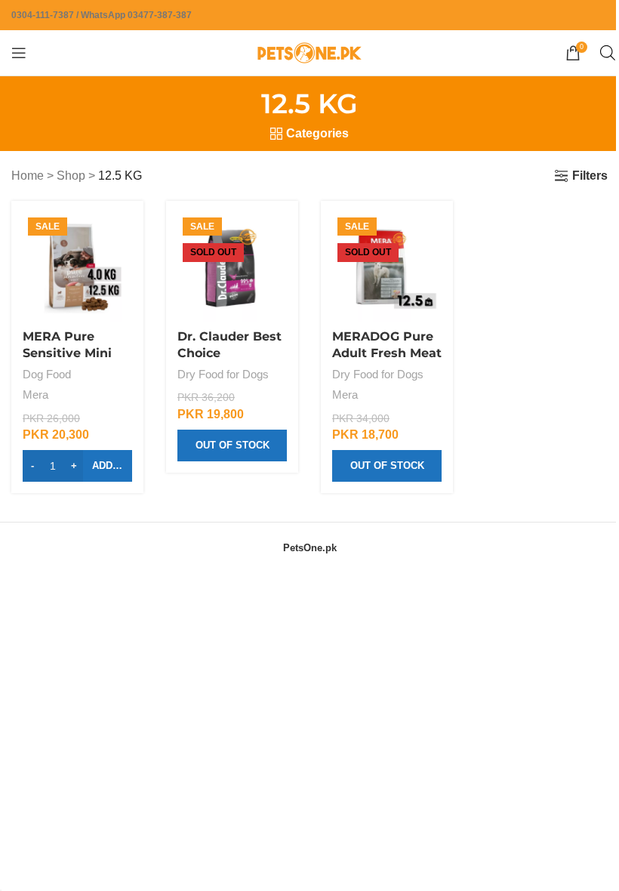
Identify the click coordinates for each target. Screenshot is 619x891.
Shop (71, 175)
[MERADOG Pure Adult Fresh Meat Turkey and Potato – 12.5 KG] (387, 267)
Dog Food (47, 374)
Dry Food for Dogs (223, 374)
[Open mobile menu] (19, 53)
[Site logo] (309, 51)
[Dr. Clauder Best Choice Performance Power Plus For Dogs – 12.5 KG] (232, 267)
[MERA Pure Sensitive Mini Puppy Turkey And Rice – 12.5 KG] (77, 267)
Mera (35, 394)
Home (27, 175)
